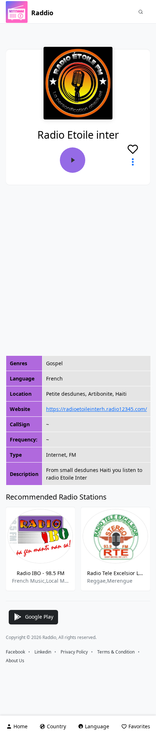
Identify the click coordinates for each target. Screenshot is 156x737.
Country (56, 726)
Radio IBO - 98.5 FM (41, 573)
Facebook (15, 652)
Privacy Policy (74, 652)
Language (97, 726)
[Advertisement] (78, 270)
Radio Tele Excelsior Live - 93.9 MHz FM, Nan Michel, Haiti (115, 573)
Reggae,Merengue (109, 580)
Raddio (42, 12)
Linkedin (42, 652)
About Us (15, 660)
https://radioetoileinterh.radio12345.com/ (96, 409)
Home (20, 726)
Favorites (139, 726)
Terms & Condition (116, 652)
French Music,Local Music (40, 580)
